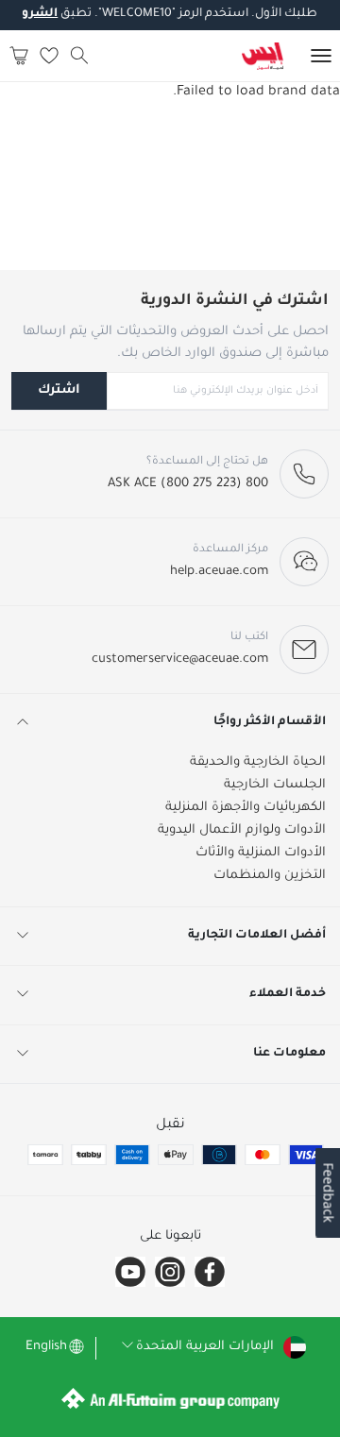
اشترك (59, 390)
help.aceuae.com (219, 572)
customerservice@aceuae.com (180, 659)
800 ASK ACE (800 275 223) (188, 484)
